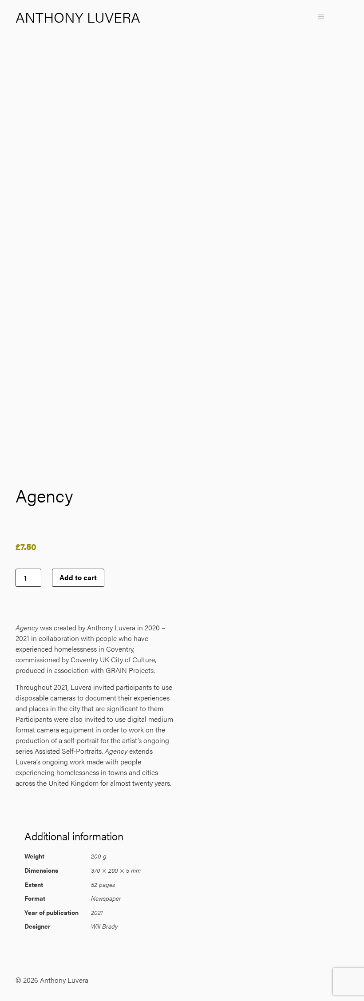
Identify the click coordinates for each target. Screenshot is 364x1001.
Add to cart (78, 577)
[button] (321, 17)
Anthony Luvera (78, 17)
